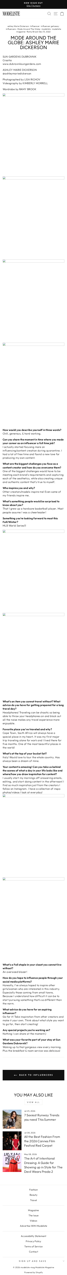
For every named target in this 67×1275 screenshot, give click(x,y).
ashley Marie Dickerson (18, 26)
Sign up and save (33, 1261)
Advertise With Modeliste (33, 1225)
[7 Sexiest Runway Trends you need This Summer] (12, 1119)
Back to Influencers (35, 1075)
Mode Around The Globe (28, 29)
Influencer (35, 26)
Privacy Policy (33, 1241)
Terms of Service (33, 1246)
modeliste (46, 29)
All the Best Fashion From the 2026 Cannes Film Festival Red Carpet (42, 1141)
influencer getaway (50, 26)
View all (33, 1102)
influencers (11, 29)
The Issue (34, 1215)
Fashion (33, 1189)
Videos (33, 1220)
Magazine (33, 1210)
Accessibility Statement (33, 1236)
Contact (33, 1251)
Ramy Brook (32, 31)
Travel (33, 1200)
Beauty (33, 1194)
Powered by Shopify (33, 1272)
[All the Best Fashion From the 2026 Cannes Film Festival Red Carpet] (12, 1140)
